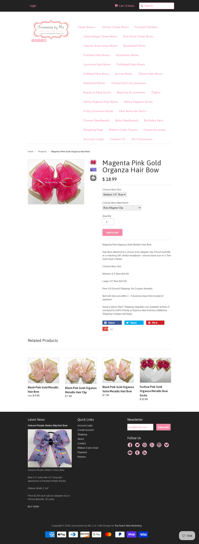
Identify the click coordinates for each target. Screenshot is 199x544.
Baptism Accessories (131, 92)
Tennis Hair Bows (150, 73)
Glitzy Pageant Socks (138, 101)
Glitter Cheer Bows (115, 27)
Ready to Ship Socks (97, 92)
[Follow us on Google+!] (152, 446)
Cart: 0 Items (126, 5)
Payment (82, 452)
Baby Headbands (126, 120)
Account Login (93, 139)
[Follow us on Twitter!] (138, 446)
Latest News (36, 419)
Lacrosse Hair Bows (97, 64)
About (81, 439)
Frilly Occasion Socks (98, 111)
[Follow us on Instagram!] (160, 446)
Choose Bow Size (111, 189)
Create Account (154, 129)
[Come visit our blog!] (138, 453)
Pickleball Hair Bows (130, 64)
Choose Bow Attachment (115, 202)
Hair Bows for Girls (132, 111)
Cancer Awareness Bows (100, 45)
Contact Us (118, 139)
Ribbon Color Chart (88, 448)
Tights (155, 92)
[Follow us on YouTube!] (131, 453)
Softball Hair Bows (96, 73)
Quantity (106, 216)
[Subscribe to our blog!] (145, 453)
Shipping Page (93, 129)
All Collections (141, 139)
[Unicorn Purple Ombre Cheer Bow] (50, 466)
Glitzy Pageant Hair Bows (100, 101)
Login (33, 5)
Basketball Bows (134, 45)
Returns (82, 457)
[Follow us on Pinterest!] (145, 446)
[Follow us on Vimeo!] (167, 446)
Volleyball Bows (94, 83)
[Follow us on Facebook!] (131, 446)
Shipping (82, 434)
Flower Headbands (96, 120)
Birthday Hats (153, 120)
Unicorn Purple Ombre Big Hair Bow (47, 425)
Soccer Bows (123, 73)
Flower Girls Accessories (128, 83)
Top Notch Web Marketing (128, 525)
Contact (82, 443)
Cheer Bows (86, 27)
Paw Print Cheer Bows (138, 36)
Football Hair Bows (96, 55)
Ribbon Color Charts (123, 129)
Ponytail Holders (146, 27)
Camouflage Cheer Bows (100, 36)
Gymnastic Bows (127, 55)
